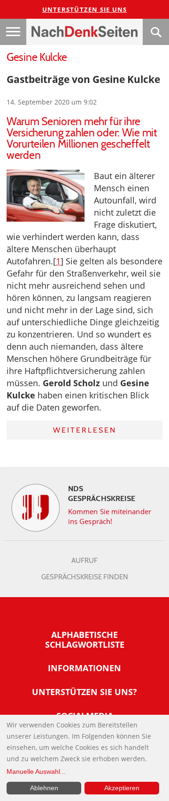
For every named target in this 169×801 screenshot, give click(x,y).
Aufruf (84, 560)
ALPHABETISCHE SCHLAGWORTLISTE (84, 639)
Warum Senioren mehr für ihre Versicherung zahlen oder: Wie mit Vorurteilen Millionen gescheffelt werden (82, 138)
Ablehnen (44, 788)
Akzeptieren (121, 788)
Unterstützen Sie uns (84, 9)
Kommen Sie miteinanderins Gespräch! (109, 516)
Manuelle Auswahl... (36, 771)
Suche (156, 32)
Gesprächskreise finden (84, 577)
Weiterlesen (84, 430)
